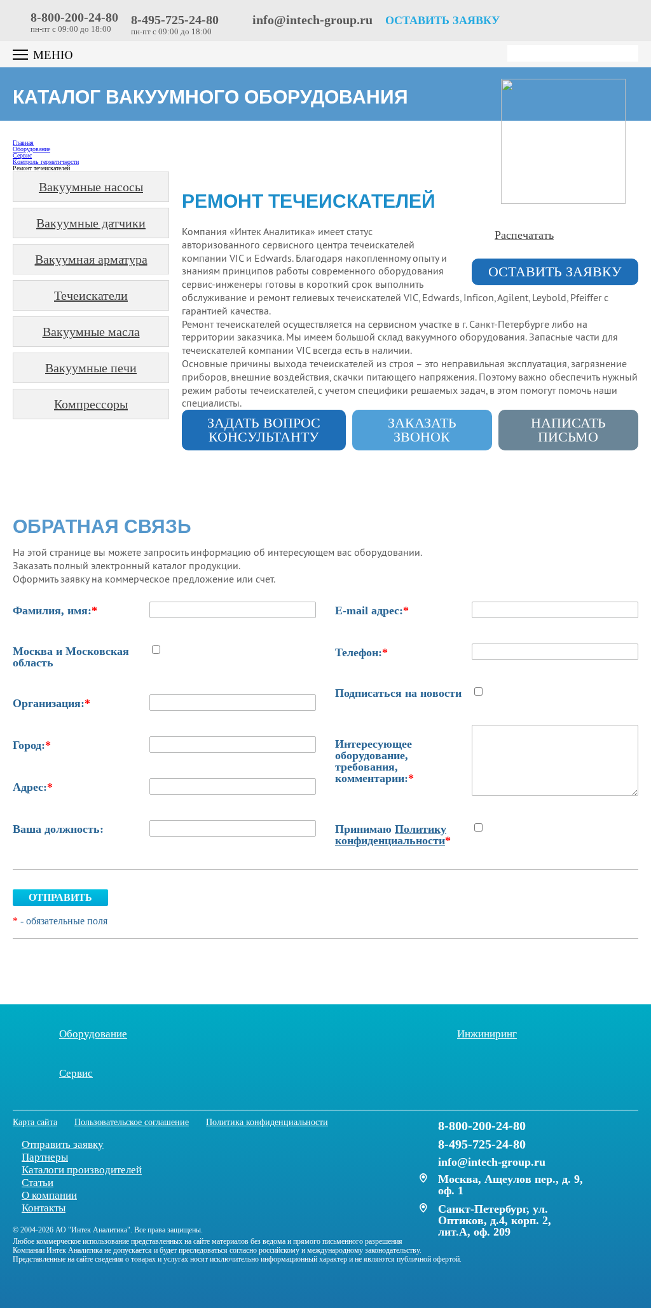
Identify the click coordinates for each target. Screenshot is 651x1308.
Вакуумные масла (91, 332)
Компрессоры (91, 404)
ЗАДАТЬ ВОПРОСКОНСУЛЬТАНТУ (263, 430)
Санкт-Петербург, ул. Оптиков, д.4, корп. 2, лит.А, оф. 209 (494, 1220)
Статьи (37, 1183)
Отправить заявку (63, 1144)
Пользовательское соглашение (131, 1122)
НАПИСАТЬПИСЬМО (568, 430)
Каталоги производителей (82, 1170)
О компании (49, 1195)
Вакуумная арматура (91, 259)
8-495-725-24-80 (175, 19)
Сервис (76, 1073)
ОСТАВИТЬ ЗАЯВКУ (442, 20)
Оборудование (93, 1033)
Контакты (43, 1208)
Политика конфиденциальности (267, 1122)
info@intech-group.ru (311, 19)
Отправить (60, 897)
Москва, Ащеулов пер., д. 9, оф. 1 (510, 1185)
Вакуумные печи (91, 368)
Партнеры (45, 1157)
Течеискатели (91, 295)
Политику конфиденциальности (390, 835)
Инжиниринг (487, 1033)
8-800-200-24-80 (74, 17)
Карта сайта (35, 1122)
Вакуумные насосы (91, 187)
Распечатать (524, 235)
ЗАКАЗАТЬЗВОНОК (422, 430)
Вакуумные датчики (91, 223)
